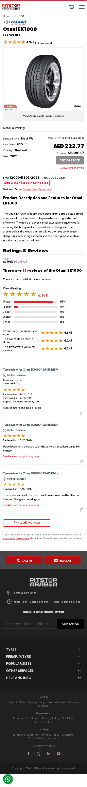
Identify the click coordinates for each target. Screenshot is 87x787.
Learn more (22, 538)
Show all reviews (27, 523)
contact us (9, 538)
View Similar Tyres (72, 167)
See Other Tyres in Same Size (26, 182)
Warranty (53, 738)
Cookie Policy (43, 722)
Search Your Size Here (37, 189)
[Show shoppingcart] (71, 7)
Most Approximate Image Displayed (43, 116)
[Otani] (15, 24)
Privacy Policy (36, 702)
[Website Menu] (81, 7)
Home (6, 16)
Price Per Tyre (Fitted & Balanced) (66, 138)
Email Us (65, 560)
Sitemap (43, 706)
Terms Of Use (16, 702)
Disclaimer (68, 718)
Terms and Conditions (26, 718)
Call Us (26, 560)
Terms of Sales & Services (63, 702)
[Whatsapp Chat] (8, 779)
